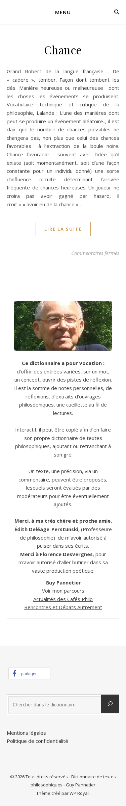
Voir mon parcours (63, 590)
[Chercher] (110, 704)
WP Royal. (80, 793)
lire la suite (63, 229)
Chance (63, 49)
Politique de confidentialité (37, 740)
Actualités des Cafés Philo (63, 599)
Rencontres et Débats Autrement (63, 607)
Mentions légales (26, 732)
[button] (29, 673)
